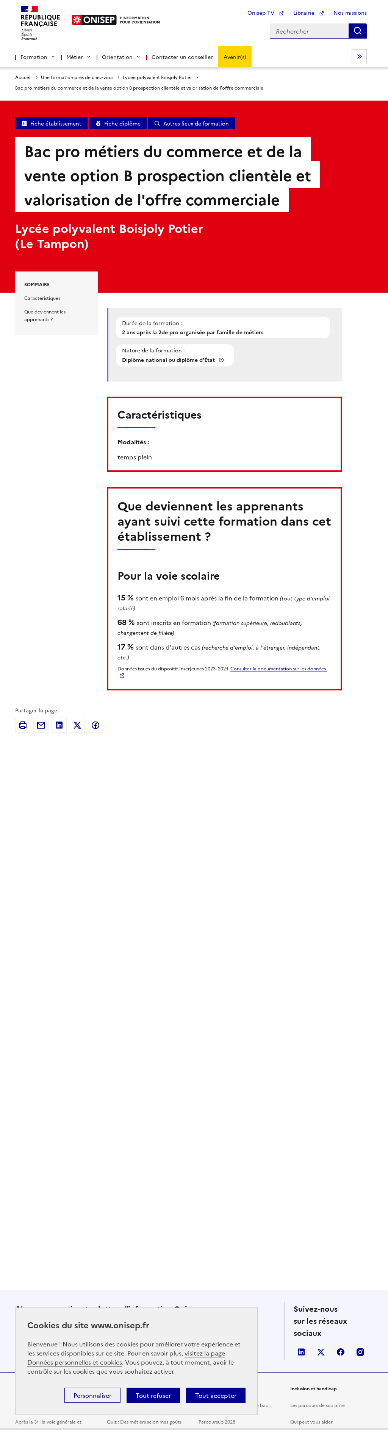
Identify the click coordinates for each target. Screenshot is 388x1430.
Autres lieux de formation (196, 123)
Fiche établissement (55, 123)
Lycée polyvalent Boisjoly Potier (157, 77)
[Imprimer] (22, 725)
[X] (77, 725)
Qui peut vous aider (311, 1421)
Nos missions (350, 12)
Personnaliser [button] (92, 1395)
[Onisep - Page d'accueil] (94, 20)
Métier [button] (74, 56)
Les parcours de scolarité (317, 1405)
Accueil (23, 77)
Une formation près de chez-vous (77, 77)
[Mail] (40, 725)
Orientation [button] (117, 56)
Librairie (304, 12)
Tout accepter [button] (215, 1395)
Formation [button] (33, 56)
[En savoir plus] (222, 360)
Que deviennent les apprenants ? (45, 315)
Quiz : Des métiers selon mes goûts (144, 1421)
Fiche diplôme (122, 123)
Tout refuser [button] (153, 1395)
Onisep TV (261, 12)
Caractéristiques (42, 298)
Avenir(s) (235, 56)
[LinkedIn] (59, 725)
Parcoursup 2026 (217, 1421)
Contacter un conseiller (182, 56)
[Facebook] (95, 725)
